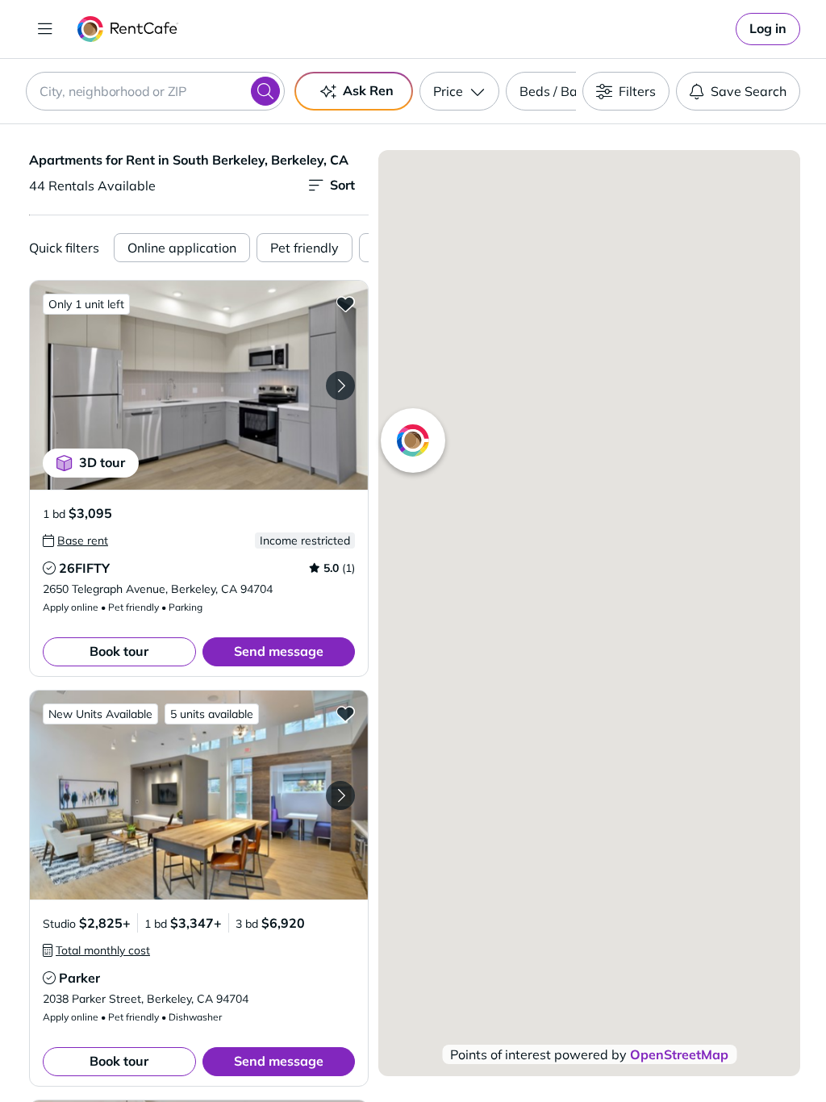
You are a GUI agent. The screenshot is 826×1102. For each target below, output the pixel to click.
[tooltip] (75, 540)
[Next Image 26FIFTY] (340, 385)
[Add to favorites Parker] (345, 713)
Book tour (119, 651)
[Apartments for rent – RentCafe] (127, 29)
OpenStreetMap (679, 1054)
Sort (342, 185)
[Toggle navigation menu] (45, 29)
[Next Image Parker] (340, 795)
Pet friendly (304, 248)
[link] (768, 29)
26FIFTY (84, 568)
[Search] (265, 91)
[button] (199, 385)
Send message (278, 651)
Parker (79, 978)
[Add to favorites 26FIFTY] (345, 303)
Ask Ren (368, 90)
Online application (181, 248)
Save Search (748, 91)
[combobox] (155, 91)
